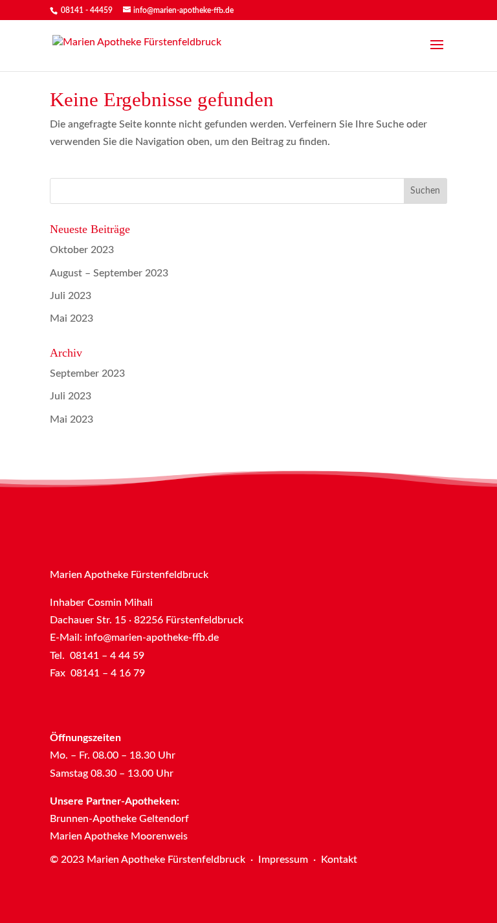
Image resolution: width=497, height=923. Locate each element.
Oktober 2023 (82, 250)
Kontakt (339, 859)
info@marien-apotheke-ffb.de (152, 637)
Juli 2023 (70, 296)
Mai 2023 (71, 318)
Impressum (283, 859)
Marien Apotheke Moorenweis (119, 836)
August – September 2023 (109, 273)
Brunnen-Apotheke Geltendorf (119, 819)
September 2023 (87, 373)
